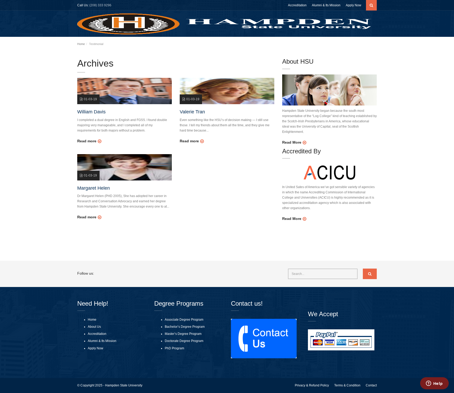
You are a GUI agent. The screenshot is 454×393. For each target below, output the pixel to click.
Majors (314, 45)
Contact (371, 385)
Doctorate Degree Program (184, 341)
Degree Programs (285, 45)
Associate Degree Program (184, 319)
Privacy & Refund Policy (312, 385)
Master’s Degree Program (183, 334)
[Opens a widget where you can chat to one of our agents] (434, 383)
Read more (86, 141)
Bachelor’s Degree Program (185, 327)
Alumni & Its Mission (326, 5)
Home (238, 45)
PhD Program (174, 348)
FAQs (349, 45)
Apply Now (353, 5)
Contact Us (367, 45)
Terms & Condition (347, 385)
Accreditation (297, 5)
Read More (291, 142)
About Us (254, 45)
